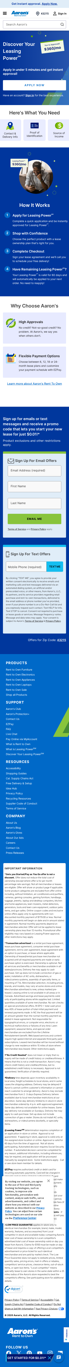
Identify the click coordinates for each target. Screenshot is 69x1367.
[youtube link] (40, 1353)
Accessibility (13, 768)
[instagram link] (50, 1353)
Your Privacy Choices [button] (47, 1308)
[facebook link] (8, 1353)
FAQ (8, 729)
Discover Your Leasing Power (25, 754)
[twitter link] (19, 1353)
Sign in (29, 95)
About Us (11, 822)
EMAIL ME (34, 519)
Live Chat (11, 733)
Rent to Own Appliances (20, 679)
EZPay (10, 724)
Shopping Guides (16, 773)
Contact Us (12, 718)
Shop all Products (16, 694)
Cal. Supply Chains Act (19, 778)
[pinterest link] (29, 1353)
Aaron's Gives (14, 832)
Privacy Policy (38, 529)
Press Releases (15, 852)
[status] (34, 431)
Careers (10, 842)
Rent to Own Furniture (19, 669)
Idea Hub (11, 788)
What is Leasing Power (21, 749)
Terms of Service (17, 529)
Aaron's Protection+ (17, 713)
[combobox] (34, 24)
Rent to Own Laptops (18, 684)
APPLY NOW (34, 85)
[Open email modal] (29, 1357)
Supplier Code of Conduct (21, 803)
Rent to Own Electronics (20, 674)
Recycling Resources (18, 798)
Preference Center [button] (24, 1218)
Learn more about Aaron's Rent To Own (34, 383)
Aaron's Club (13, 708)
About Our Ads (15, 837)
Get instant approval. (35, 4)
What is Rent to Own (18, 744)
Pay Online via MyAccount (21, 739)
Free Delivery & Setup (19, 783)
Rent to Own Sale (16, 689)
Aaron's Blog (13, 827)
